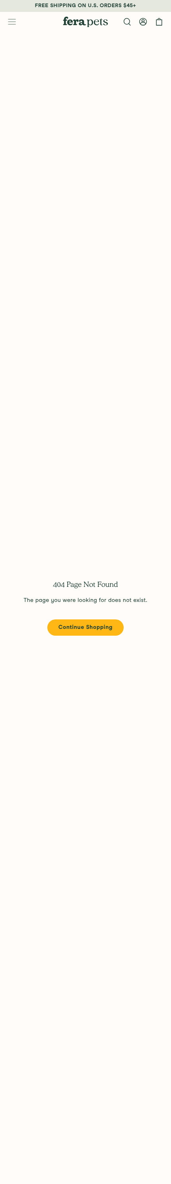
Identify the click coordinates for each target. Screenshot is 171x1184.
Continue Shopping (85, 627)
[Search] (127, 22)
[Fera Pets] (85, 22)
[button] (159, 22)
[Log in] (143, 22)
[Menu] (12, 22)
